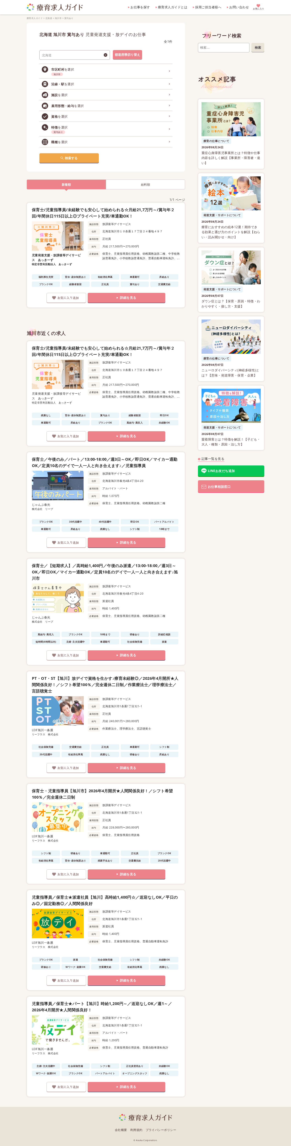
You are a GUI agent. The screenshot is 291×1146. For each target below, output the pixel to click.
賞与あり (68, 18)
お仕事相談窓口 (219, 486)
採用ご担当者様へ (208, 7)
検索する (71, 158)
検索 (258, 47)
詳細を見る (128, 297)
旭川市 (58, 18)
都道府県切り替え (127, 54)
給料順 (145, 184)
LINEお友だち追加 (221, 471)
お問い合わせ (239, 7)
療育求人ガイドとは (172, 7)
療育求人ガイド (35, 18)
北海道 (48, 18)
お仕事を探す (140, 7)
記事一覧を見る (213, 459)
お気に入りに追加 (66, 298)
